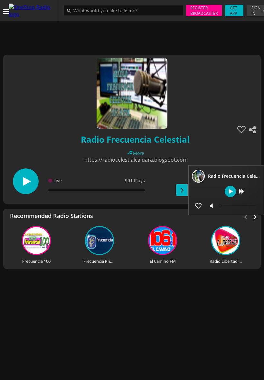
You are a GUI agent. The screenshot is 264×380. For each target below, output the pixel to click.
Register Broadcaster (204, 10)
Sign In (255, 10)
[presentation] (255, 216)
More (138, 153)
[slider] (238, 206)
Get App (233, 10)
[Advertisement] (132, 35)
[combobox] (125, 10)
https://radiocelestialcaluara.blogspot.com (136, 159)
